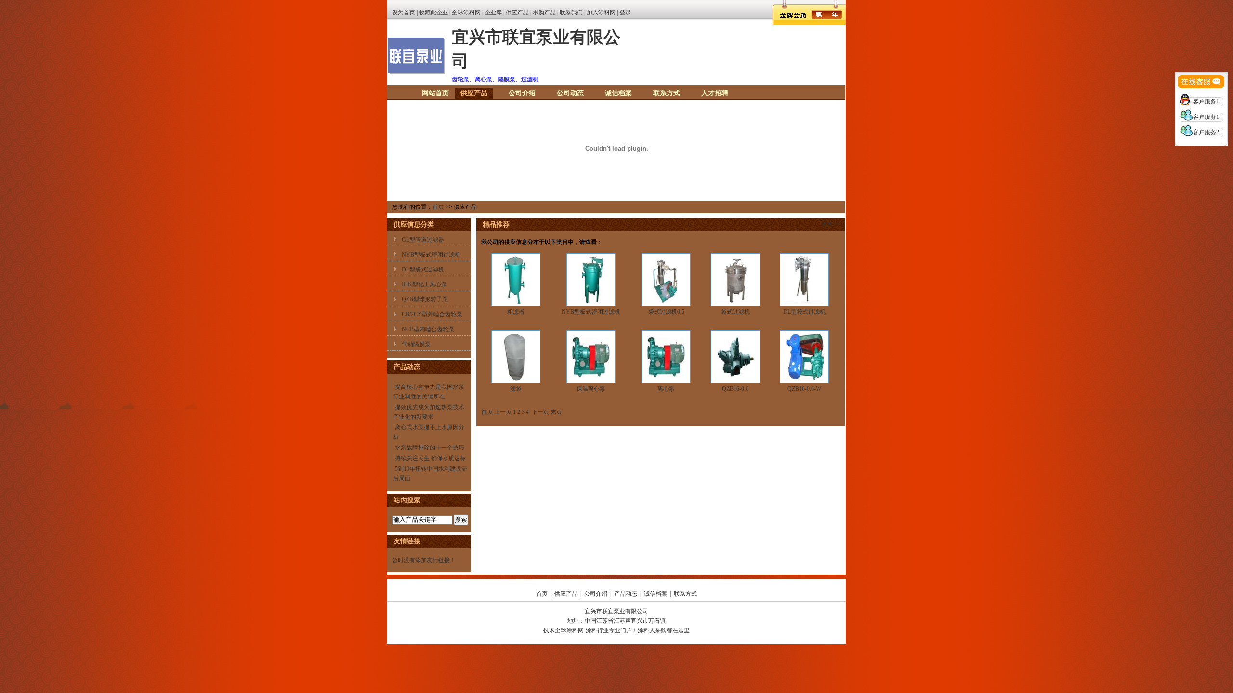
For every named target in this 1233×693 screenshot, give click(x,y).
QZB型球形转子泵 (425, 299)
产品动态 (625, 593)
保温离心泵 (591, 388)
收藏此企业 (433, 12)
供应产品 (517, 12)
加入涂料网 (601, 12)
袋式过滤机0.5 (666, 311)
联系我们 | (573, 12)
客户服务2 (1206, 132)
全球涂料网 (466, 12)
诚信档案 (618, 93)
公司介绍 (522, 93)
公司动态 (570, 93)
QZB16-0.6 (735, 388)
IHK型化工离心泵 (424, 284)
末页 (556, 412)
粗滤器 (516, 311)
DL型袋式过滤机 (423, 269)
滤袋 (516, 388)
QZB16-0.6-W (804, 388)
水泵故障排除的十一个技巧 (429, 447)
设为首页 (403, 12)
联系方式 (666, 93)
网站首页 (435, 93)
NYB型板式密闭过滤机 (431, 254)
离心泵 (666, 388)
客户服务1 (1206, 101)
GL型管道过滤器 (423, 239)
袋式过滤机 (735, 311)
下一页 (540, 412)
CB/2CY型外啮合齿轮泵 (432, 314)
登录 (625, 12)
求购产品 (544, 12)
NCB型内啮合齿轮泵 (428, 329)
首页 (438, 207)
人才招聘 (714, 93)
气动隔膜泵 (416, 344)
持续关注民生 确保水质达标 (430, 458)
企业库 (493, 12)
